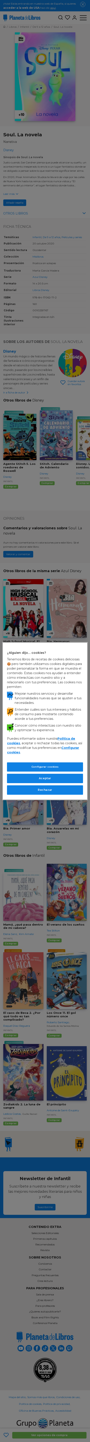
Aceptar (45, 778)
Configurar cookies (45, 766)
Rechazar (45, 789)
